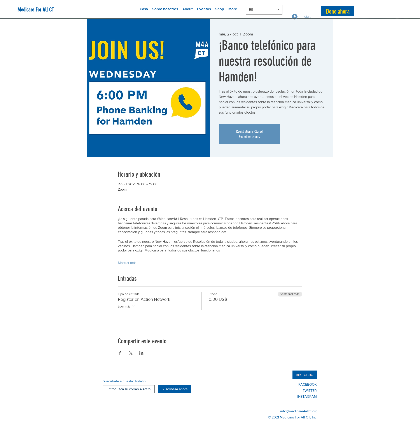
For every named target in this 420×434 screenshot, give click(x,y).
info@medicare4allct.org (298, 411)
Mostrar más (127, 263)
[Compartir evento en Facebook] (120, 353)
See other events (249, 137)
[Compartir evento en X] (131, 353)
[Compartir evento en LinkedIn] (141, 353)
